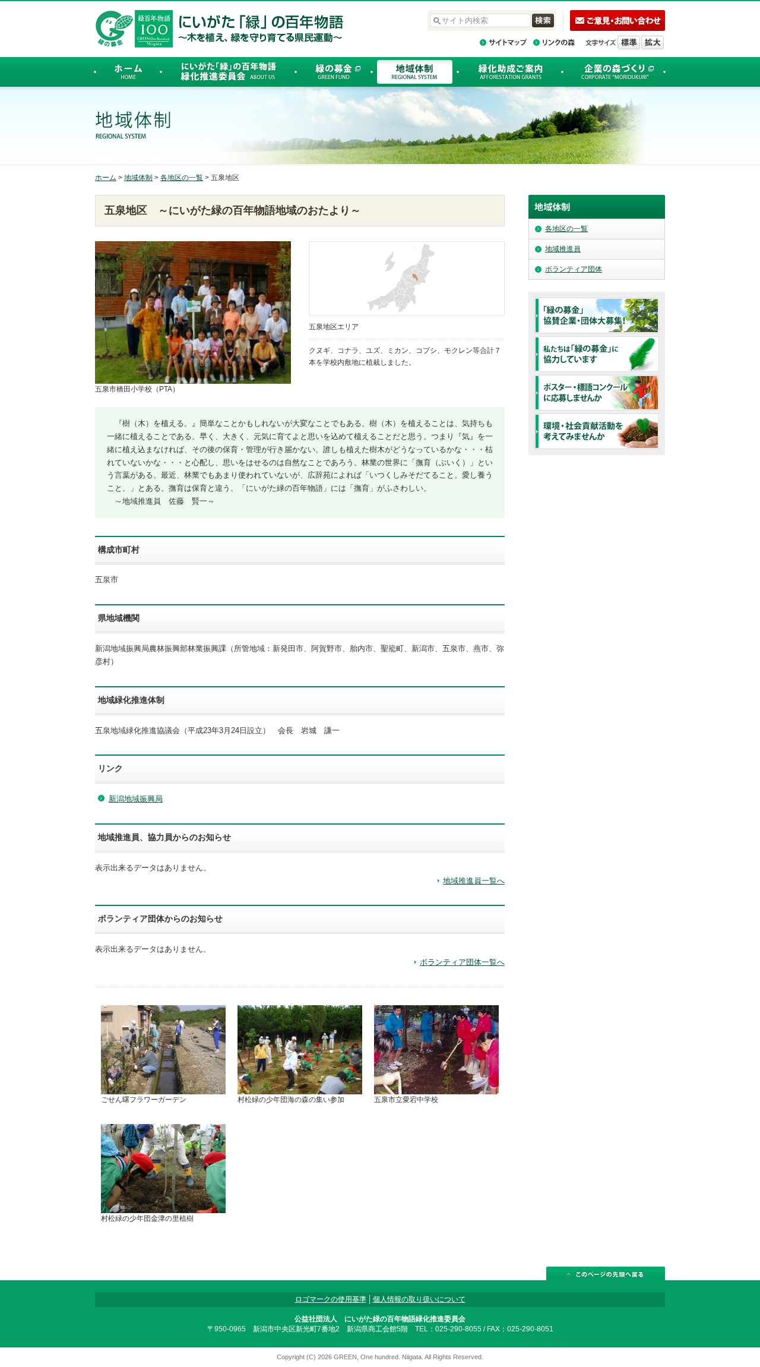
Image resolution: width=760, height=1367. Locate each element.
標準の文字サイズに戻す (629, 42)
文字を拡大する (652, 42)
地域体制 (138, 177)
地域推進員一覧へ (474, 880)
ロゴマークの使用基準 (330, 1299)
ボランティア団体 (573, 269)
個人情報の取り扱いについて (419, 1299)
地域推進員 (563, 248)
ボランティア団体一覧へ (462, 962)
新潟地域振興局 (136, 798)
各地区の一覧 (181, 177)
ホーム (105, 177)
